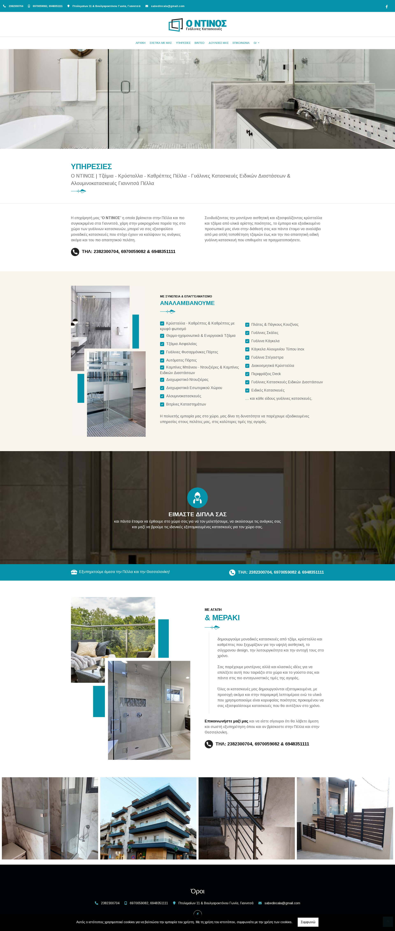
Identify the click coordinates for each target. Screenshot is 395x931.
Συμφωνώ (308, 922)
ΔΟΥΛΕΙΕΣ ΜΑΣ (219, 42)
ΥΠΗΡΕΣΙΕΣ (183, 42)
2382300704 (16, 6)
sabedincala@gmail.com (168, 6)
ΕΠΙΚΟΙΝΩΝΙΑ (241, 42)
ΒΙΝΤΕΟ (199, 42)
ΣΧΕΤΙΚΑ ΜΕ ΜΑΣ (161, 42)
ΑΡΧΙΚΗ (140, 42)
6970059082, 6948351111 (48, 6)
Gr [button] (255, 42)
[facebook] (386, 6)
